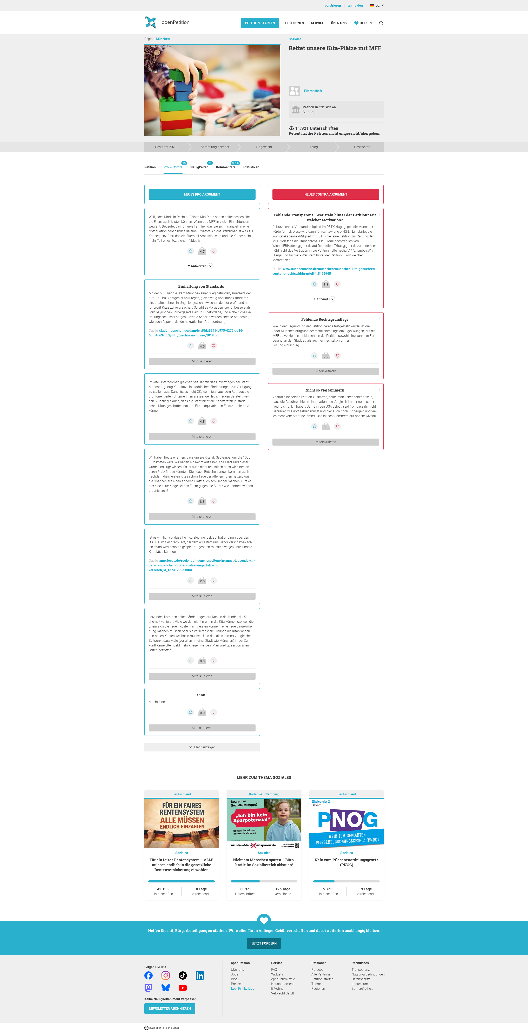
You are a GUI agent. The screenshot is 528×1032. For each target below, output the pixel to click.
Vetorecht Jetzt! (282, 993)
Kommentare (226, 165)
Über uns (237, 970)
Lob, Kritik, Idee (242, 989)
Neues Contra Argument (325, 194)
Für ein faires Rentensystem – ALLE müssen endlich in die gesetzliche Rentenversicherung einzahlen (181, 864)
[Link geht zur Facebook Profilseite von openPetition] (148, 975)
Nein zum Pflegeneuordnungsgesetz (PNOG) (346, 862)
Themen (317, 984)
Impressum (360, 984)
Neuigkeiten (199, 165)
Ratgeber (317, 970)
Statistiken (251, 167)
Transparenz (361, 970)
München (163, 39)
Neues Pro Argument (202, 194)
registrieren (332, 5)
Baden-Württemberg (264, 794)
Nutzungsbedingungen (368, 974)
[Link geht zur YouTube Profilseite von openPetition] (183, 988)
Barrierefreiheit (362, 989)
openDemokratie (283, 979)
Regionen (318, 989)
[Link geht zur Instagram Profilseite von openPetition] (165, 975)
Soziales (295, 39)
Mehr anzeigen (205, 747)
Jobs (234, 974)
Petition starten (260, 23)
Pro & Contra (173, 165)
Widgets (277, 974)
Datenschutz (361, 979)
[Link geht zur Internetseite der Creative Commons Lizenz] (146, 1028)
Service (317, 23)
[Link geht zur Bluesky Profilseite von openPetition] (165, 988)
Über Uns (339, 23)
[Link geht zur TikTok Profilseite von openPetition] (183, 975)
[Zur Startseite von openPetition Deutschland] (167, 22)
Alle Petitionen (321, 974)
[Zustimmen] (191, 251)
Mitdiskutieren (202, 361)
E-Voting (277, 989)
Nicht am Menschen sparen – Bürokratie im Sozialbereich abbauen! (264, 862)
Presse (236, 984)
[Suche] (381, 23)
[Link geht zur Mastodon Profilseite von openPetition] (148, 988)
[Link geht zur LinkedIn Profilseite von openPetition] (200, 975)
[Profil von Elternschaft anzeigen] (294, 92)
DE (377, 5)
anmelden (355, 5)
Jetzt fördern (264, 943)
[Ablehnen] (213, 251)
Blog (234, 979)
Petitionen (295, 23)
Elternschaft (313, 91)
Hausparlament (282, 984)
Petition (150, 167)
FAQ (274, 970)
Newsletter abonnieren (170, 1009)
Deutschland (181, 794)
